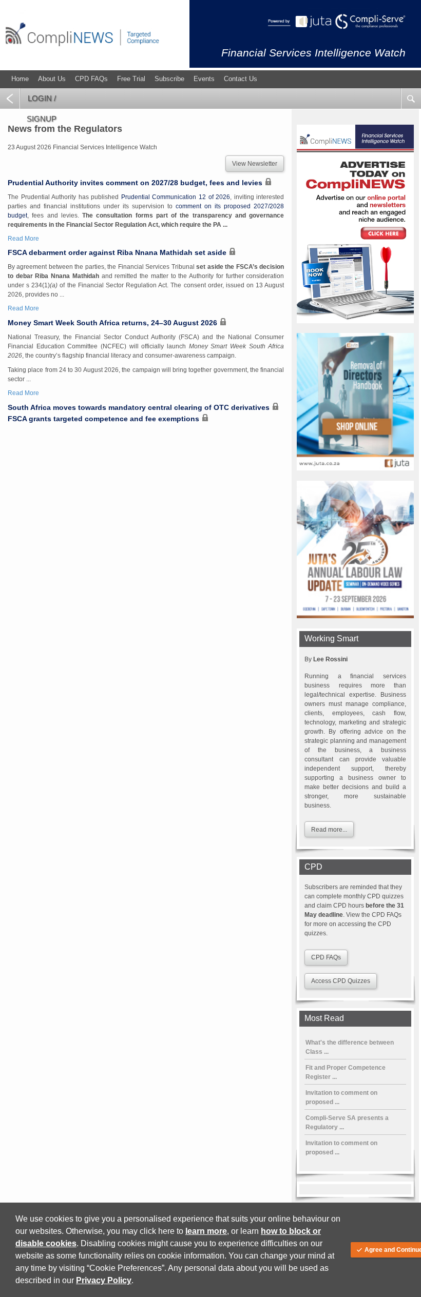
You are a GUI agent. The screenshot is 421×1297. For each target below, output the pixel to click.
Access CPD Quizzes (340, 981)
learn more (206, 1231)
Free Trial (131, 79)
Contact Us (240, 79)
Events (204, 79)
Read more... (329, 829)
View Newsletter (254, 163)
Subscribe (169, 79)
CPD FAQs (91, 79)
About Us (52, 79)
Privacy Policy (103, 1280)
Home (20, 79)
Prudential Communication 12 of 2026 (175, 197)
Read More (23, 238)
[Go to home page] (82, 53)
